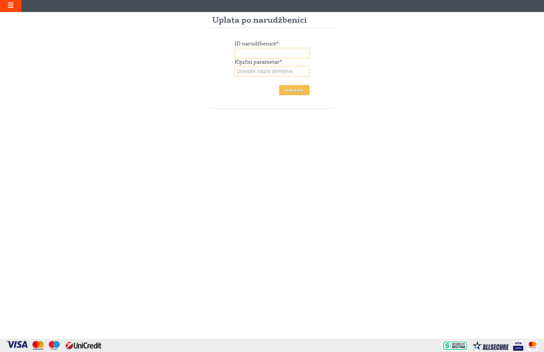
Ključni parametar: (259, 62)
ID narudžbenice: (257, 44)
